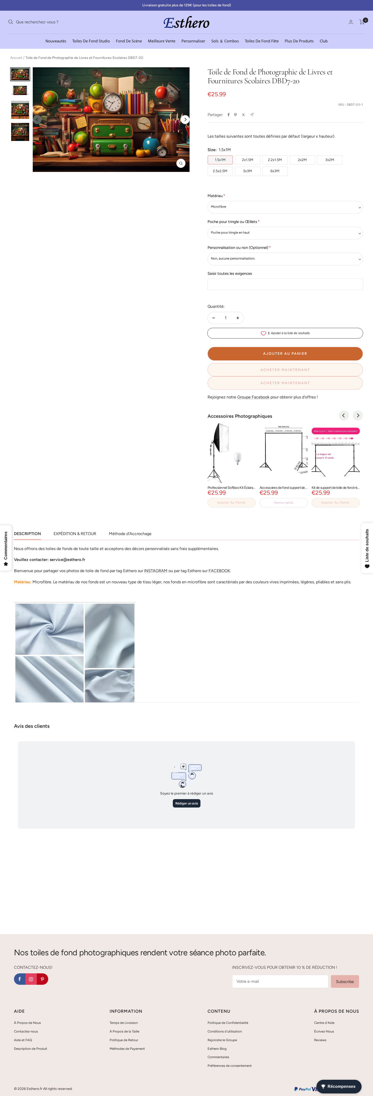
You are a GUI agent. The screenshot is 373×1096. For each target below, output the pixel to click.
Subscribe (345, 981)
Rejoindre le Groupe (222, 1040)
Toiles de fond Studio (91, 40)
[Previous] (344, 415)
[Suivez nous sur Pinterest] (42, 979)
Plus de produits (299, 40)
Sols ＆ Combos (225, 40)
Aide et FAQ (23, 1040)
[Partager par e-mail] (251, 114)
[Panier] (362, 21)
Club (324, 40)
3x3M (247, 171)
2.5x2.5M (220, 171)
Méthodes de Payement (127, 1049)
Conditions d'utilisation (225, 1031)
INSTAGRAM (155, 570)
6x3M (274, 171)
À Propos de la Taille (124, 1031)
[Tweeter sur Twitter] (243, 115)
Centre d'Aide (324, 1023)
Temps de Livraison (124, 1023)
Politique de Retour (124, 1040)
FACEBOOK (219, 570)
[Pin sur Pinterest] (235, 115)
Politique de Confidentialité (228, 1023)
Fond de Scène (129, 40)
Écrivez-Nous (324, 1031)
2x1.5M (247, 160)
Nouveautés (55, 40)
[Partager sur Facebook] (229, 115)
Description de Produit (30, 1049)
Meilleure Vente (161, 40)
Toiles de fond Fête (262, 40)
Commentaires (218, 1057)
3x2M (329, 160)
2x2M (302, 160)
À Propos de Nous (27, 1023)
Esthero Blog (217, 1049)
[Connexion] (351, 22)
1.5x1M (220, 160)
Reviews (320, 1040)
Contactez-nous (26, 1031)
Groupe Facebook (253, 397)
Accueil (16, 58)
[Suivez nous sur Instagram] (31, 979)
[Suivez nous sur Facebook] (19, 979)
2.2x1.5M (275, 160)
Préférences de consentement (230, 1066)
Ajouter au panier (231, 502)
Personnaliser (193, 40)
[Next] (185, 119)
